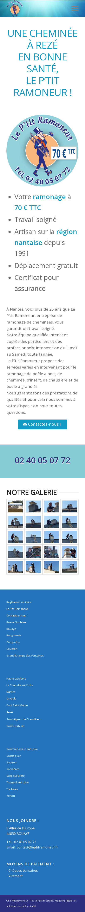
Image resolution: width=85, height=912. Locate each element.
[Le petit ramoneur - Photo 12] (33, 506)
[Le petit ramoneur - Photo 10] (70, 506)
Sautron (11, 762)
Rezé (9, 712)
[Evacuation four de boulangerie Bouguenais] (15, 506)
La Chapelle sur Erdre (19, 685)
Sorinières (12, 769)
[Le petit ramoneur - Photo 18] (70, 552)
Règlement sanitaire (19, 602)
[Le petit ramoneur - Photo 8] (33, 521)
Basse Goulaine (16, 622)
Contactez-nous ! (16, 615)
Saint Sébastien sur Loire (22, 749)
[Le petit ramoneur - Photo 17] (15, 567)
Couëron (11, 649)
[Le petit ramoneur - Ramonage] (33, 552)
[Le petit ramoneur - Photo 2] (70, 536)
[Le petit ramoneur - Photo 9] (15, 521)
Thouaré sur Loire (17, 782)
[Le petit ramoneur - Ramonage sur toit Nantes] (51, 567)
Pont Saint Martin (17, 705)
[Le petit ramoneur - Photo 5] (15, 536)
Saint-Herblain (15, 726)
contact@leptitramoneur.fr (37, 847)
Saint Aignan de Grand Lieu (23, 719)
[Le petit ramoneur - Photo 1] (15, 552)
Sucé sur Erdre (15, 776)
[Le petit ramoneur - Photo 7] (51, 521)
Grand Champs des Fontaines (25, 655)
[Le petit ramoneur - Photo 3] (51, 536)
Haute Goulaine (16, 678)
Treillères (12, 789)
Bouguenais (13, 635)
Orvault (11, 698)
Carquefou (13, 642)
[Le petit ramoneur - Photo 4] (33, 536)
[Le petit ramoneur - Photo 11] (51, 506)
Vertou (10, 796)
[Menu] (73, 8)
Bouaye (11, 629)
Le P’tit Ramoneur (17, 609)
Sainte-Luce (13, 756)
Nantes (10, 692)
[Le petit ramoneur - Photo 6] (70, 521)
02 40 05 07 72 (25, 842)
